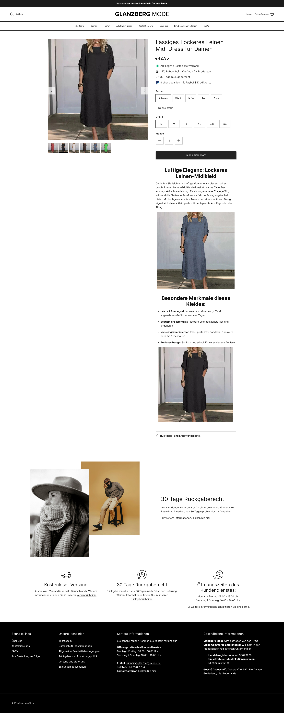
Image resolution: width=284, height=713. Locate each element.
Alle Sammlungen (124, 26)
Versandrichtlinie (86, 595)
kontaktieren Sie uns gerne (233, 606)
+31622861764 (136, 667)
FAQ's (206, 26)
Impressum (65, 640)
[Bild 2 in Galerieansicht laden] (98, 89)
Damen (94, 26)
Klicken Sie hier (147, 671)
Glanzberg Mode (26, 703)
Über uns (164, 26)
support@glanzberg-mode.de (143, 663)
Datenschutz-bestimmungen (75, 645)
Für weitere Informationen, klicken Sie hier (185, 517)
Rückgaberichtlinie (142, 599)
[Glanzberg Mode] (142, 14)
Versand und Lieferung (72, 661)
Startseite (79, 26)
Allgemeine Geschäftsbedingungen (79, 651)
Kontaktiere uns (146, 26)
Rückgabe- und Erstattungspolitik (78, 656)
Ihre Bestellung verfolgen (185, 26)
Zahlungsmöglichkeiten (72, 666)
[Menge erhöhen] (179, 141)
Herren (107, 26)
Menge (160, 133)
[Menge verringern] (160, 141)
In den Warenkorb (196, 155)
